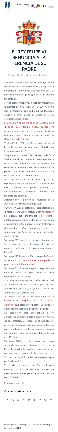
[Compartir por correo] (51, 399)
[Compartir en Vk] (40, 399)
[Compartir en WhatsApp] (18, 399)
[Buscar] (26, 6)
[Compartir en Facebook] (7, 399)
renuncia (19, 383)
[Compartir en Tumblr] (34, 399)
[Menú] (50, 6)
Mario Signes (44, 75)
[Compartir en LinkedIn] (29, 399)
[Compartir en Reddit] (45, 399)
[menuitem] (26, 6)
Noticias (29, 75)
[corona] (29, 33)
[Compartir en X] (12, 399)
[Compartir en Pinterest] (23, 399)
